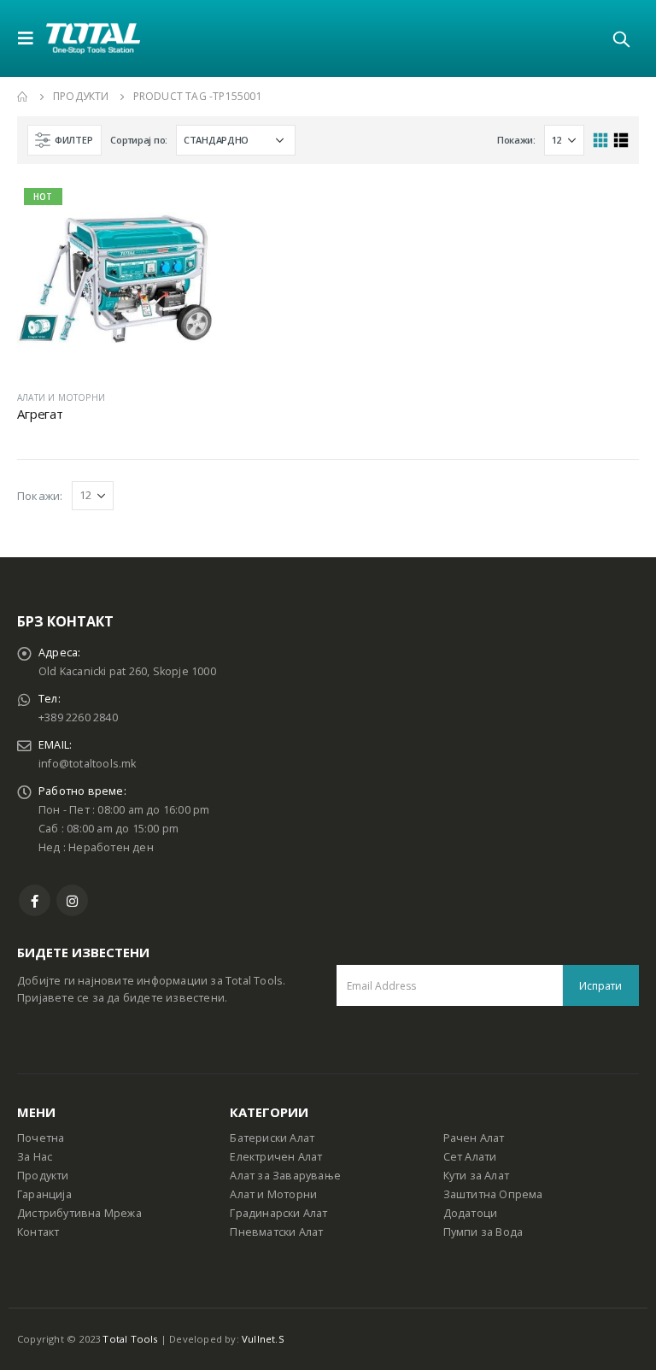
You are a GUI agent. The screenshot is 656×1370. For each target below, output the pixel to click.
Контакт (38, 1232)
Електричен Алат (276, 1157)
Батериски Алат (272, 1138)
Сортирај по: (138, 139)
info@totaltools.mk (87, 763)
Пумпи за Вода (483, 1232)
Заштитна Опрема (493, 1194)
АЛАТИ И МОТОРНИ (61, 397)
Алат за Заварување (285, 1175)
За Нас (34, 1157)
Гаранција (44, 1194)
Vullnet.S (263, 1338)
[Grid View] (601, 140)
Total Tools (129, 1338)
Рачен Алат (474, 1138)
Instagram (72, 900)
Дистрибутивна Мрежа (79, 1213)
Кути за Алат (476, 1175)
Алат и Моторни (273, 1194)
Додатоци (470, 1213)
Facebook (34, 900)
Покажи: (516, 139)
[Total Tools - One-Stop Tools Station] (93, 38)
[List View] (620, 140)
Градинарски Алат (278, 1213)
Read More (184, 209)
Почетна (40, 1138)
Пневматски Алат (276, 1232)
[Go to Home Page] (23, 96)
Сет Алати (470, 1157)
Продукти (43, 1175)
